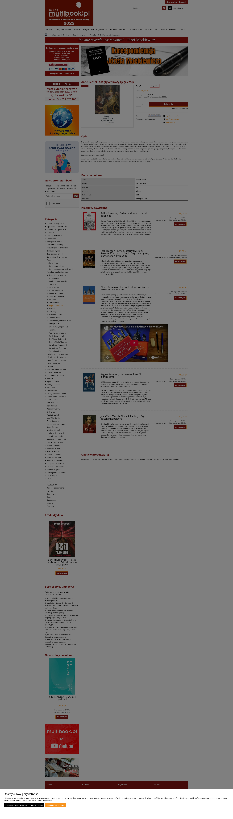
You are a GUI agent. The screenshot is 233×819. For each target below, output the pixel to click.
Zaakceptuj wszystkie (55, 805)
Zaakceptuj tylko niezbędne (16, 805)
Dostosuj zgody (37, 805)
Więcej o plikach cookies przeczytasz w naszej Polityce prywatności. (28, 800)
